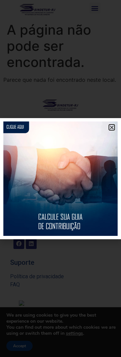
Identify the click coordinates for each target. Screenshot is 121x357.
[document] (60, 178)
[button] (111, 127)
